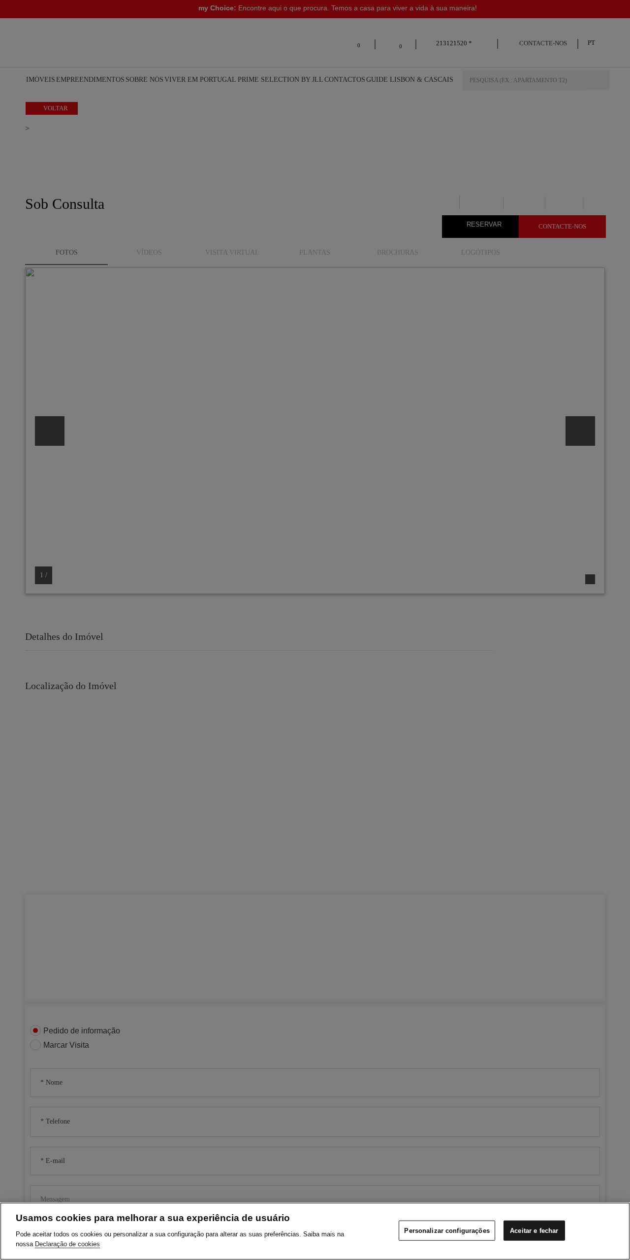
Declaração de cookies (67, 1243)
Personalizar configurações (446, 1230)
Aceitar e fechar (534, 1230)
